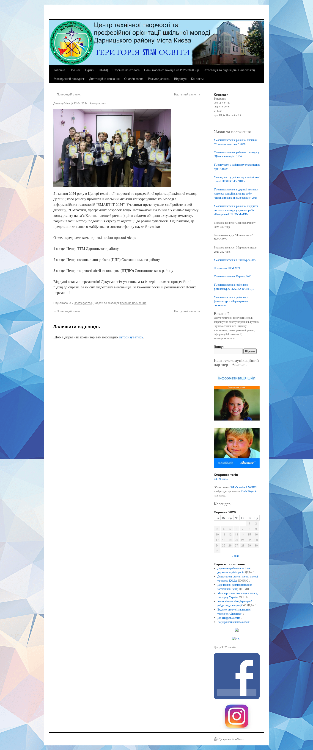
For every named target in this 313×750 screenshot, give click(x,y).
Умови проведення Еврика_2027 (232, 276)
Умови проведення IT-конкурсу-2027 (235, 260)
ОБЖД (103, 70)
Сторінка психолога (126, 70)
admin (102, 103)
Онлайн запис (133, 78)
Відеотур (180, 78)
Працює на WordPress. (231, 739)
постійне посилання (133, 303)
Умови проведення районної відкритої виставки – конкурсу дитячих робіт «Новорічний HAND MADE (236, 210)
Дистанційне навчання (104, 78)
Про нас (75, 70)
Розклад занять (159, 78)
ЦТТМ (217, 478)
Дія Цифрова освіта (228, 617)
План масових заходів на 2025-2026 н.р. (172, 70)
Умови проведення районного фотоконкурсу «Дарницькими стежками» (231, 301)
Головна (59, 70)
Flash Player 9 (248, 491)
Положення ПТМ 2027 (227, 268)
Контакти (197, 78)
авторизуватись (131, 337)
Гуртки (89, 70)
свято (225, 478)
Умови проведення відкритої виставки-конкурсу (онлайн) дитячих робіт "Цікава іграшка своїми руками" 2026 (236, 193)
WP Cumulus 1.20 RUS (244, 487)
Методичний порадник (69, 78)
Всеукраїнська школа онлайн (233, 622)
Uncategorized (83, 303)
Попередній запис (67, 94)
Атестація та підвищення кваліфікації (230, 70)
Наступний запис (187, 94)
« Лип (235, 556)
